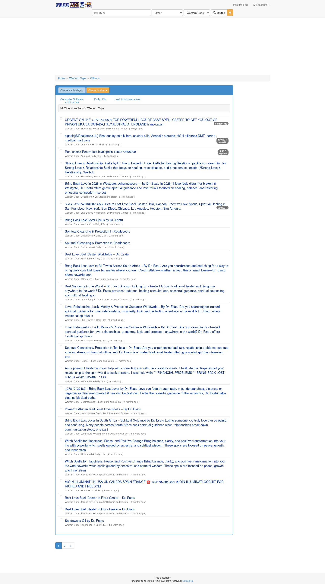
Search (220, 12)
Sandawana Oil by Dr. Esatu (84, 520)
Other (94, 78)
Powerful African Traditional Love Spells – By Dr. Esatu (103, 409)
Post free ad (240, 5)
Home (61, 78)
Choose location (97, 90)
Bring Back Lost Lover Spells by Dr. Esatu (94, 220)
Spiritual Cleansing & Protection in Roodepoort (97, 231)
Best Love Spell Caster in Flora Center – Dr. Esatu (100, 497)
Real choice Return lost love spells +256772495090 (100, 151)
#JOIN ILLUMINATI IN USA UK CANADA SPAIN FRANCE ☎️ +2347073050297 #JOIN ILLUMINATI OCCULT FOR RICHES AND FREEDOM (144, 483)
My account (260, 5)
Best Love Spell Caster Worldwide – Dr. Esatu (97, 254)
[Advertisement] (162, 46)
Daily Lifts (100, 99)
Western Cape (77, 78)
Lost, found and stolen (128, 99)
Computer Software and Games (72, 100)
